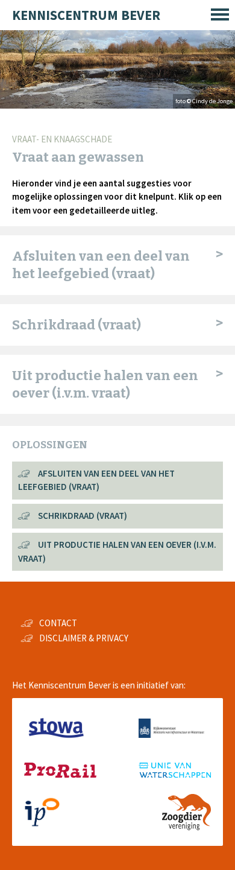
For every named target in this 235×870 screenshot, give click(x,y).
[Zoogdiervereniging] (186, 827)
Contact (58, 623)
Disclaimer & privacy (83, 638)
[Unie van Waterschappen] (175, 774)
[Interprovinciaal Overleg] (42, 827)
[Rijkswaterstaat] (175, 734)
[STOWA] (56, 743)
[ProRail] (60, 774)
